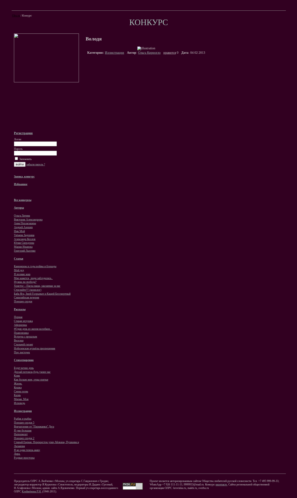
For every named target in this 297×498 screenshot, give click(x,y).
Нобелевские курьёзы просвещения (34, 348)
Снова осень (21, 391)
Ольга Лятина (22, 215)
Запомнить (25, 159)
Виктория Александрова (28, 219)
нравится (169, 52)
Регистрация (23, 133)
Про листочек (22, 352)
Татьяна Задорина (24, 235)
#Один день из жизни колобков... (33, 329)
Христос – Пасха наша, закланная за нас (37, 285)
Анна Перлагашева (25, 223)
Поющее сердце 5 (24, 422)
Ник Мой (19, 231)
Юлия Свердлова (24, 242)
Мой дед (19, 270)
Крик (17, 375)
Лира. (17, 453)
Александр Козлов (25, 239)
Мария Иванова (23, 246)
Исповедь (19, 403)
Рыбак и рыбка (22, 418)
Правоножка (21, 332)
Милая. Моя (21, 399)
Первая (18, 317)
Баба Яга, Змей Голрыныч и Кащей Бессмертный (42, 293)
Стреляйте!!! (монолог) (27, 289)
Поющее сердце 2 (24, 438)
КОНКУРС (148, 22)
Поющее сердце (23, 301)
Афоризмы (20, 325)
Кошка (18, 387)
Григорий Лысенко (25, 250)
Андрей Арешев (23, 227)
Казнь (17, 395)
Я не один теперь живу (27, 450)
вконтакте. (222, 484)
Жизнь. (18, 383)
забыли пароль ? (35, 164)
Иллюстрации (114, 52)
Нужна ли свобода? (25, 282)
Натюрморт (21, 434)
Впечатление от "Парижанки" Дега (34, 426)
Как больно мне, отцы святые (31, 379)
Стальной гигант (23, 344)
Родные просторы (24, 457)
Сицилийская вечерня (26, 297)
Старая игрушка (23, 321)
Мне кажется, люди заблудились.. (33, 278)
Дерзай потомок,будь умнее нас (32, 372)
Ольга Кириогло (149, 52)
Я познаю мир (22, 274)
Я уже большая (23, 430)
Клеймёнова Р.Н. (32, 491)
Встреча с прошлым (25, 336)
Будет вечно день (24, 368)
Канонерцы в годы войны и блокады (35, 266)
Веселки (18, 340)
